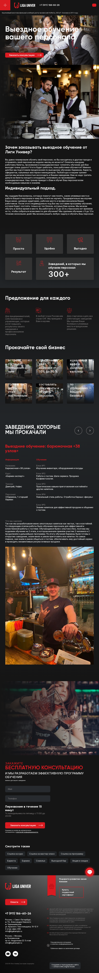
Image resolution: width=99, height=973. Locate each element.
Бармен (26, 860)
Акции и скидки (80, 860)
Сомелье (40, 860)
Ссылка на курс (15, 854)
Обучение (12, 867)
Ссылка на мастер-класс (42, 854)
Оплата (14, 902)
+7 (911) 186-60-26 (49, 5)
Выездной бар (58, 860)
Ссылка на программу (72, 854)
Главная (9, 46)
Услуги (17, 46)
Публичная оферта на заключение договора (65, 948)
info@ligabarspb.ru (13, 931)
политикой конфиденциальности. (27, 832)
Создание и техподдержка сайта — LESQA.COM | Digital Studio (65, 966)
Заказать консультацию (22, 55)
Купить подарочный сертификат (68, 892)
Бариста (11, 860)
